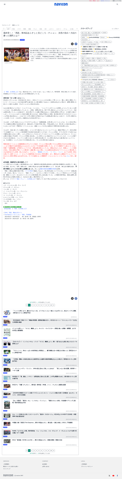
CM (45, 29)
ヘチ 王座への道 (98, 53)
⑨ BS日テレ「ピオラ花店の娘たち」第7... (93, 100)
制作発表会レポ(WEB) (100, 49)
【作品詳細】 (7, 208)
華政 (93, 58)
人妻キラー (100, 60)
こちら (68, 156)
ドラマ (19, 29)
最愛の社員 (84, 63)
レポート (51, 29)
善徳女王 (99, 58)
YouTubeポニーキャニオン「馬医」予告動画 (18, 214)
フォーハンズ (97, 67)
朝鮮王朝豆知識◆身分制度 (48, 169)
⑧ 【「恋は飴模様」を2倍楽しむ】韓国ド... (93, 98)
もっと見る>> (109, 79)
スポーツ (58, 29)
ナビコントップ (6, 25)
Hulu (97, 42)
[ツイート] (72, 44)
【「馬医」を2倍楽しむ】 (11, 91)
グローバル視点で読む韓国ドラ (90, 44)
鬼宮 (83, 58)
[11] (53, 305)
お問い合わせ (45, 466)
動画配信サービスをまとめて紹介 (90, 77)
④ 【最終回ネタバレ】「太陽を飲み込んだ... (93, 89)
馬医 (105, 53)
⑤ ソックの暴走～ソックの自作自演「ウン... (93, 91)
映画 (24, 29)
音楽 (41, 29)
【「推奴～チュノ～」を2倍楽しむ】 (25, 179)
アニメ (35, 29)
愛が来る (84, 60)
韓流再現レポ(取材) (87, 49)
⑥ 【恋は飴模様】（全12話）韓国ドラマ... (93, 93)
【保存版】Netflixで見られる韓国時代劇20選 (93, 75)
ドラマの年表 (29, 171)
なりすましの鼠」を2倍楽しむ (108, 65)
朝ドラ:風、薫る (86, 32)
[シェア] (76, 44)
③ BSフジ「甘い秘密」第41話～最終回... (92, 86)
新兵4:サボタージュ (87, 67)
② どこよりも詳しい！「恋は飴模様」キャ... (93, 84)
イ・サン (111, 53)
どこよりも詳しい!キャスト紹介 (104, 51)
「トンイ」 (60, 152)
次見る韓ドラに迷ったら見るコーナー (91, 72)
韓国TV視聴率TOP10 (87, 51)
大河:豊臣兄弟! (96, 32)
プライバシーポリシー (87, 466)
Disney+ (103, 37)
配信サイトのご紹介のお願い (10, 466)
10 (51, 305)
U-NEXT (84, 42)
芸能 (29, 29)
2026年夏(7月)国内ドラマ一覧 (89, 35)
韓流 (13, 29)
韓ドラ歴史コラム (106, 42)
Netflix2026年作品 (94, 37)
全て (8, 29)
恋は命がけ (109, 60)
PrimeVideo (85, 39)
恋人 (105, 58)
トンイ (83, 56)
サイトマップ (6, 468)
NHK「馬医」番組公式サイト (13, 212)
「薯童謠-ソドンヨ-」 (43, 152)
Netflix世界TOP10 (87, 53)
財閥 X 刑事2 (92, 60)
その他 (71, 29)
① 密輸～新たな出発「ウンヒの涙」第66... (93, 82)
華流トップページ (87, 70)
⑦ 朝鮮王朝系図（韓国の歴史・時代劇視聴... (93, 96)
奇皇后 (88, 58)
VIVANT (104, 32)
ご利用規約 (84, 464)
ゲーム (65, 29)
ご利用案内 (6, 464)
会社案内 (44, 464)
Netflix (84, 37)
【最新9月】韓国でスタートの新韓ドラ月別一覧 (94, 46)
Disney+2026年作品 (114, 37)
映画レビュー (110, 75)
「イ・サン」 (53, 152)
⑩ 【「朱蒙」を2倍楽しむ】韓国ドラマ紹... (93, 103)
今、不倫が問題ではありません (90, 65)
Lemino (90, 42)
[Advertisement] (61, 15)
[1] (27, 305)
